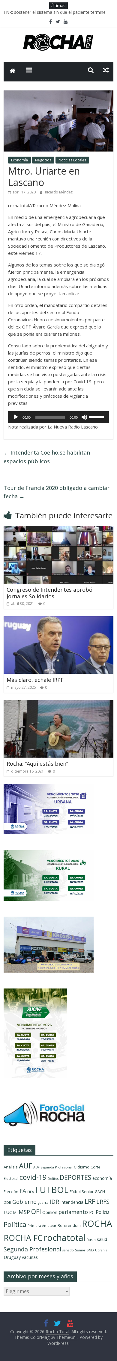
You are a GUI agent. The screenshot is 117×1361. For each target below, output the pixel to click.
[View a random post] (105, 70)
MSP (24, 1211)
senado (68, 1250)
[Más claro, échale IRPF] (59, 620)
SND (90, 1250)
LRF (90, 1201)
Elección (11, 1191)
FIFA (30, 1191)
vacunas (30, 1257)
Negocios (43, 160)
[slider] (97, 416)
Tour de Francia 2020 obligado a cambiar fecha (57, 492)
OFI (36, 1211)
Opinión (49, 1212)
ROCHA (97, 1224)
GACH (100, 1191)
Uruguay (12, 1257)
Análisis (11, 1167)
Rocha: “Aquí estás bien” (37, 763)
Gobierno (24, 1201)
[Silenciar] (84, 417)
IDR (54, 1202)
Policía (103, 1212)
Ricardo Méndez (59, 192)
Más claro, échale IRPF (35, 679)
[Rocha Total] (13, 71)
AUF (25, 1166)
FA (23, 1191)
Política (15, 1224)
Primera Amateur (42, 1225)
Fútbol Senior (82, 1191)
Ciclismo (81, 1167)
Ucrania (101, 1250)
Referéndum (69, 1225)
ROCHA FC (23, 1237)
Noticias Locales (72, 160)
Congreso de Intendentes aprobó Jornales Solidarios (49, 593)
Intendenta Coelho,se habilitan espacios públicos (47, 457)
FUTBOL (51, 1189)
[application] (58, 417)
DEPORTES (75, 1177)
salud (102, 1239)
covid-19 (33, 1177)
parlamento (73, 1211)
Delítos (53, 1179)
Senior (80, 1250)
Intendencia (71, 1202)
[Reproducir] (16, 417)
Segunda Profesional (32, 1249)
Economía (19, 160)
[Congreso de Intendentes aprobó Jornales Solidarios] (59, 529)
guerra (43, 1202)
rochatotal (65, 1237)
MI (15, 1212)
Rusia (91, 1239)
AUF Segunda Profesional (53, 1167)
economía (102, 1178)
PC (91, 1212)
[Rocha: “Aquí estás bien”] (59, 703)
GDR (7, 1202)
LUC (8, 1212)
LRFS (103, 1202)
